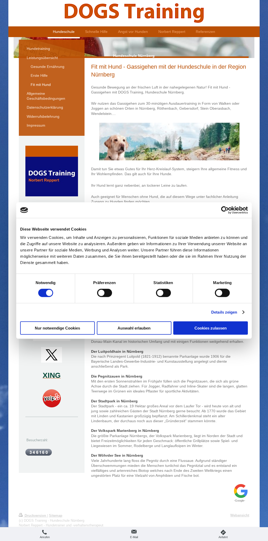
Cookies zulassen (210, 328)
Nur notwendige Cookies (57, 328)
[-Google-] (241, 491)
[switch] (104, 293)
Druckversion (35, 516)
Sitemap (55, 516)
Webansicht (239, 515)
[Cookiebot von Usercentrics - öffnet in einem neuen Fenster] (225, 210)
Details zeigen (224, 312)
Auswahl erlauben (134, 328)
